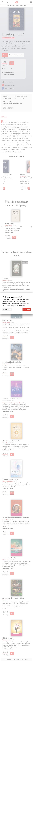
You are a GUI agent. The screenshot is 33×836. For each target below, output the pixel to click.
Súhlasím (27, 309)
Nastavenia (7, 309)
